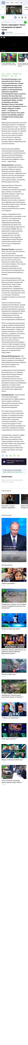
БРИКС (3, 73)
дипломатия (5, 75)
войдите (5, 472)
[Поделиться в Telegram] (3, 455)
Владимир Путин (17, 73)
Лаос (11, 75)
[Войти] (22, 17)
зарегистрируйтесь (16, 472)
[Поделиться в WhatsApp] (14, 455)
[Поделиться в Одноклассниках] (10, 455)
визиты (8, 73)
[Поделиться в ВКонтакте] (6, 455)
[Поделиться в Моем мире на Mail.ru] (18, 455)
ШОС (16, 75)
